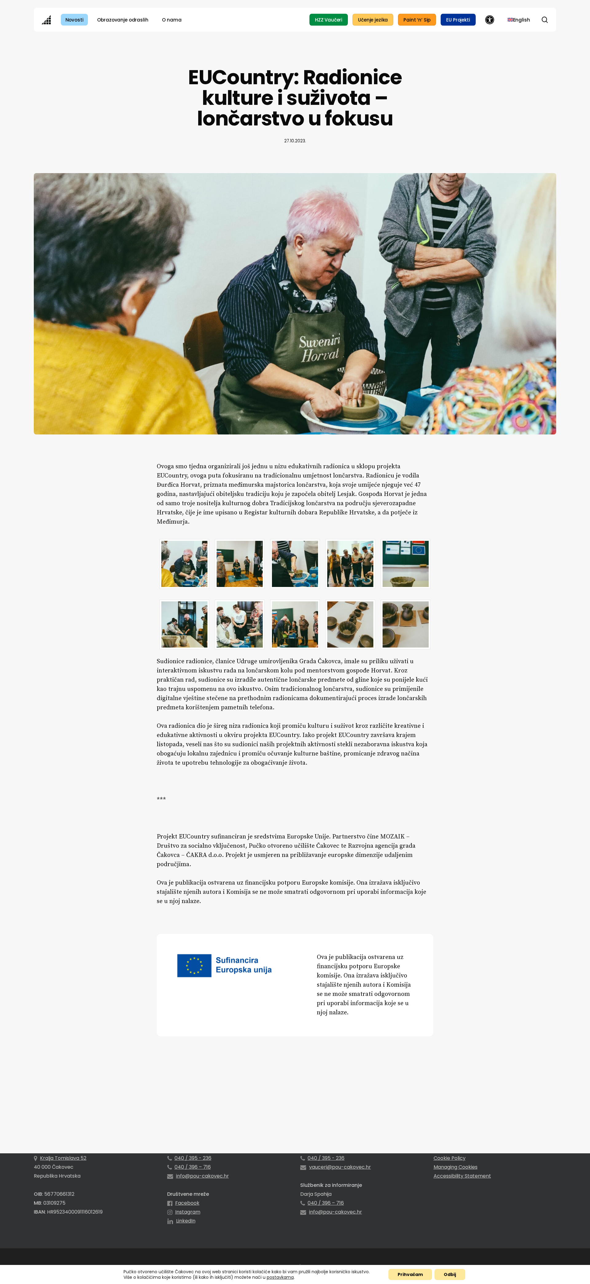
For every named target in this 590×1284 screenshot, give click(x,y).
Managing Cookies (456, 1167)
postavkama (280, 1277)
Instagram (187, 1211)
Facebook (187, 1203)
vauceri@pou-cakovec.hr (340, 1167)
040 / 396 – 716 (193, 1167)
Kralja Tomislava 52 (63, 1158)
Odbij (450, 1274)
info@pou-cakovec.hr (202, 1175)
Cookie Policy (450, 1158)
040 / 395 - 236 (193, 1158)
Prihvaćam (410, 1274)
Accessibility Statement (462, 1175)
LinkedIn (185, 1220)
